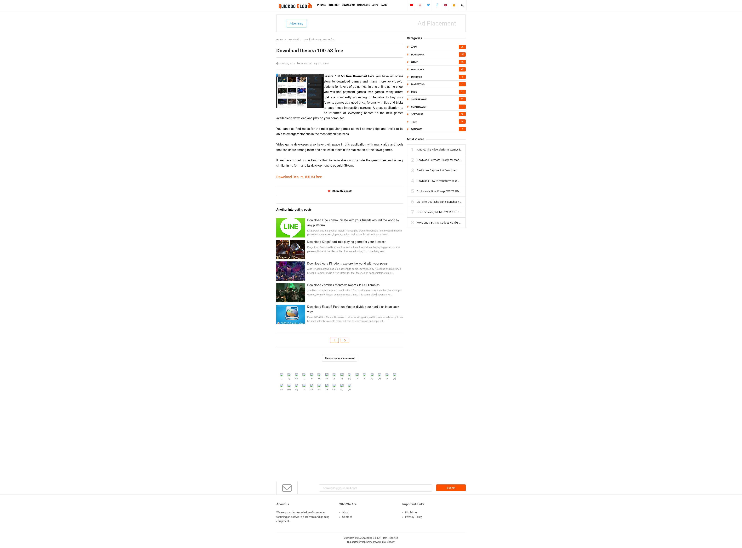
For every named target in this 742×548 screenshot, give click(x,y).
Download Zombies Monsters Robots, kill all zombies (343, 285)
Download (307, 63)
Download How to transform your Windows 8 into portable (452, 180)
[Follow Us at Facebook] (437, 5)
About (346, 512)
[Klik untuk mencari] (462, 5)
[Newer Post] (334, 340)
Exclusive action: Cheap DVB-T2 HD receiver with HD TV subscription (457, 191)
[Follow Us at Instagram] (420, 5)
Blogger (390, 541)
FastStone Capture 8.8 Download (437, 170)
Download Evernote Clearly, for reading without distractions (452, 160)
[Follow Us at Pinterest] (445, 5)
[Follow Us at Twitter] (428, 5)
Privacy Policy (413, 516)
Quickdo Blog (370, 537)
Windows (416, 129)
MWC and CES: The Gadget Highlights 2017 (442, 222)
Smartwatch (419, 107)
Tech (414, 121)
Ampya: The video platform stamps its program (445, 149)
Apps (414, 47)
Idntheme (367, 541)
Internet (416, 77)
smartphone (419, 99)
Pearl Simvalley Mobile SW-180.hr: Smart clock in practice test (453, 212)
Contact (347, 516)
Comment (323, 63)
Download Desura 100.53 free (299, 177)
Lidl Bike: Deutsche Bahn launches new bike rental (446, 201)
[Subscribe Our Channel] (411, 5)
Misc (414, 92)
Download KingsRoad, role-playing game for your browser (346, 242)
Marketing (418, 84)
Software (417, 114)
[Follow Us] (454, 5)
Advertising (296, 23)
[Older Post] (345, 340)
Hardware (417, 69)
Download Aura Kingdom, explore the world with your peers (347, 263)
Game (414, 62)
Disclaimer (411, 512)
